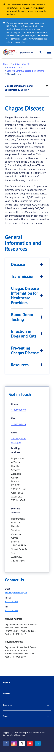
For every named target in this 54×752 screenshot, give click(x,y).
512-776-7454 (18, 424)
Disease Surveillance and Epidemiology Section (19, 87)
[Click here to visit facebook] (6, 743)
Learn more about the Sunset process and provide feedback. (26, 10)
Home (6, 64)
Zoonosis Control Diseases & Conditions (25, 70)
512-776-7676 (18, 410)
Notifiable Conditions (22, 64)
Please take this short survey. (27, 29)
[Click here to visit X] (22, 743)
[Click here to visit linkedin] (38, 743)
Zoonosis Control (15, 67)
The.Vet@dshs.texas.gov (16, 592)
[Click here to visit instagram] (14, 743)
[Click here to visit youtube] (30, 743)
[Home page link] (18, 52)
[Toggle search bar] (39, 52)
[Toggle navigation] (48, 52)
